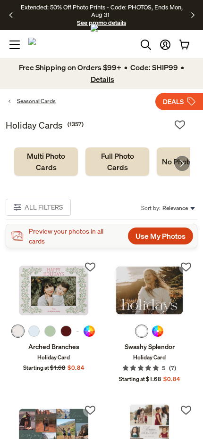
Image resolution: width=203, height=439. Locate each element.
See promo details (101, 22)
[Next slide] (182, 163)
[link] (46, 161)
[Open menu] (14, 45)
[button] (165, 45)
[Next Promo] (193, 15)
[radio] (18, 331)
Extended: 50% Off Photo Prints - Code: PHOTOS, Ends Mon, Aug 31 (102, 11)
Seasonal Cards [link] (36, 101)
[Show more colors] (78, 331)
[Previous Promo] (14, 15)
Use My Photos (160, 236)
